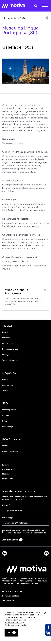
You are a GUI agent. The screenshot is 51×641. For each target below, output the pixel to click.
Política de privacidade (15, 625)
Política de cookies (13, 622)
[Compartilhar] (47, 18)
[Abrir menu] (45, 5)
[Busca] (36, 5)
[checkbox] (3, 531)
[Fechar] (44, 613)
